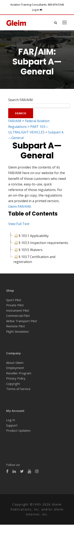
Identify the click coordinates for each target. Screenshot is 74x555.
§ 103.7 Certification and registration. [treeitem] (34, 259)
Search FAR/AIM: (20, 100)
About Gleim (14, 363)
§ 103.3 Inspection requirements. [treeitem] (44, 242)
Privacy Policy (15, 378)
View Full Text (18, 224)
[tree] (37, 248)
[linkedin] (14, 471)
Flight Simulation (17, 331)
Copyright (13, 384)
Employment (15, 368)
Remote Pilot (15, 326)
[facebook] (7, 471)
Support (11, 425)
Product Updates (18, 430)
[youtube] (29, 471)
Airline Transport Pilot (21, 321)
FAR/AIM (14, 121)
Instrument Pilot (17, 310)
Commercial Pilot (18, 315)
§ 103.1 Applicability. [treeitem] (34, 235)
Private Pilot (15, 305)
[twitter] (22, 471)
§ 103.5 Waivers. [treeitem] (31, 249)
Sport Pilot (13, 300)
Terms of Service (18, 389)
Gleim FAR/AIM (19, 206)
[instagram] (36, 471)
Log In (36, 10)
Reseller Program (18, 373)
